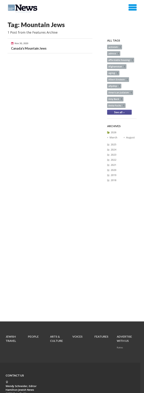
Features (101, 336)
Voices (77, 336)
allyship (114, 86)
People (33, 336)
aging (113, 73)
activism (114, 47)
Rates (120, 347)
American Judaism (120, 92)
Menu (133, 7)
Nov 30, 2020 (21, 43)
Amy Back (115, 99)
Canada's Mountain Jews (29, 48)
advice (113, 53)
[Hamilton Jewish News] (23, 8)
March (113, 137)
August (130, 137)
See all (118, 112)
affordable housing (120, 60)
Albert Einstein (118, 79)
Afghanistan (116, 66)
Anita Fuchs (116, 105)
